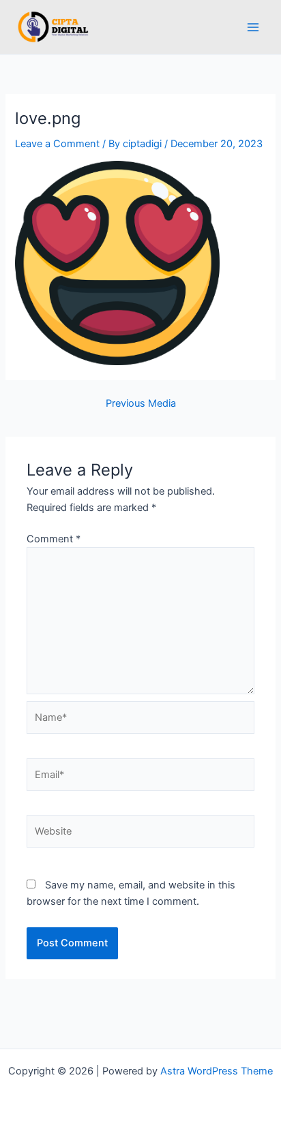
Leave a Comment (57, 144)
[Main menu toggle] (253, 27)
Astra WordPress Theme (216, 1071)
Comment (53, 539)
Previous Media (141, 404)
